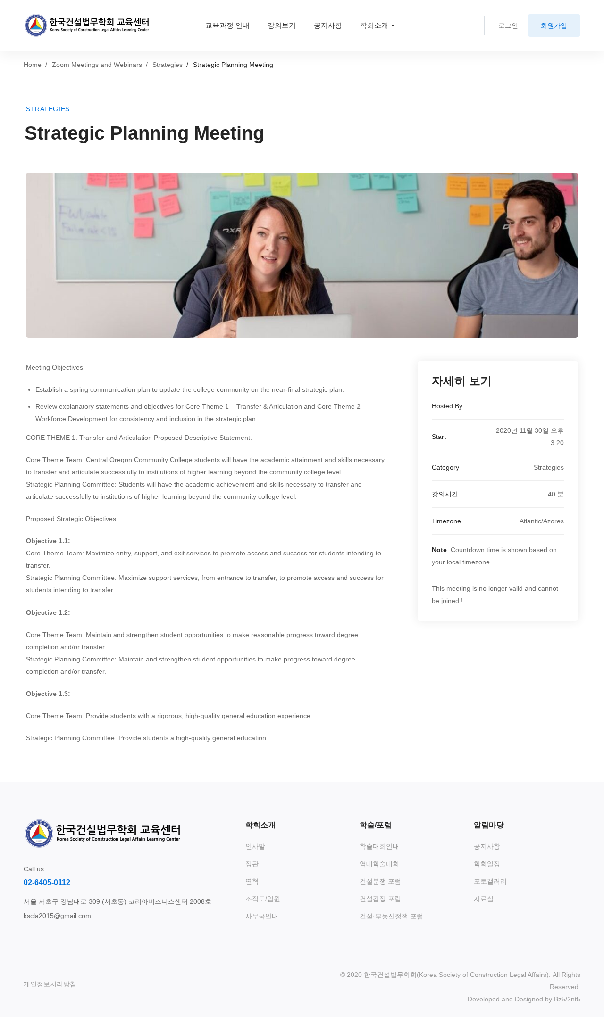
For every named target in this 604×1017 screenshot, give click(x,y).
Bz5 (559, 999)
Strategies (167, 64)
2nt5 (573, 999)
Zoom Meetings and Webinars (97, 64)
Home (33, 64)
